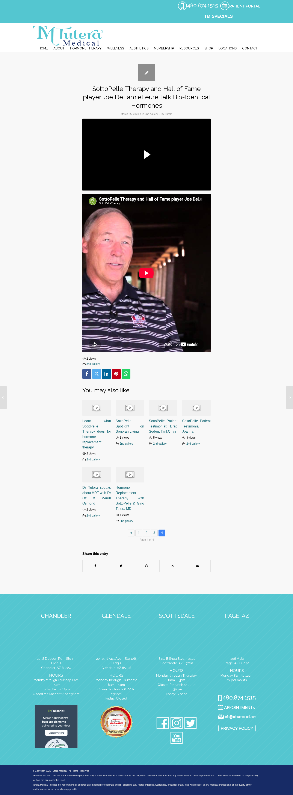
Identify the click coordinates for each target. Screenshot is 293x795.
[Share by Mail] (197, 566)
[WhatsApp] (126, 374)
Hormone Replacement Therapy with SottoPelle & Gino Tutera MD (130, 498)
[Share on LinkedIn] (172, 566)
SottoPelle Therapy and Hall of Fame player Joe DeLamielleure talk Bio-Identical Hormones (146, 97)
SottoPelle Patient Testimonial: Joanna (196, 426)
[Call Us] (236, 698)
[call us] (198, 9)
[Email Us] (236, 717)
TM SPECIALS (218, 16)
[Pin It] (116, 374)
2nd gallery (151, 114)
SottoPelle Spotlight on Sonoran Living (130, 426)
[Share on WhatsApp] (146, 566)
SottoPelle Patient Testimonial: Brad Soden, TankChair (163, 426)
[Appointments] (236, 708)
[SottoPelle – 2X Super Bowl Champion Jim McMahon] (3, 397)
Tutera (168, 114)
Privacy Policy (237, 728)
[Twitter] (96, 374)
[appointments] (240, 9)
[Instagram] (176, 724)
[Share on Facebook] (95, 566)
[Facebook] (86, 374)
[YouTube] (176, 738)
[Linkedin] (106, 374)
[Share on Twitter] (121, 566)
